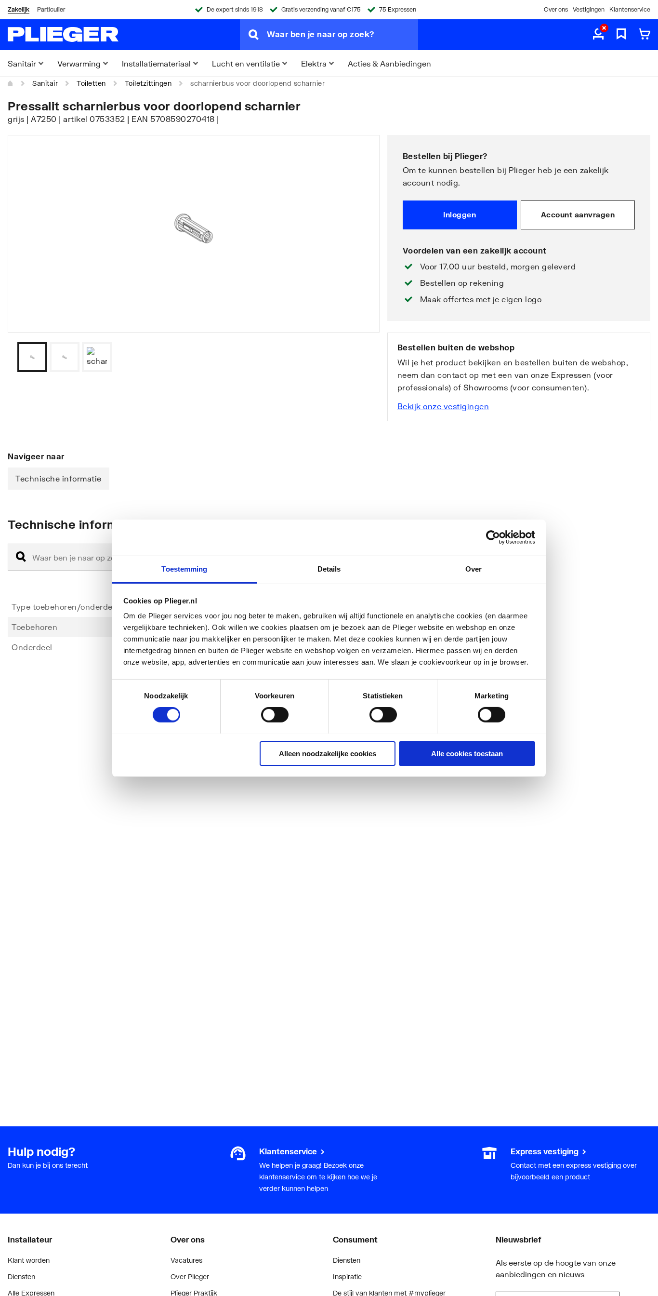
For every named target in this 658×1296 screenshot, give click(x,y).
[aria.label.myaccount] (598, 34)
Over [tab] (473, 568)
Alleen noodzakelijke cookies (327, 753)
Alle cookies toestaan (467, 753)
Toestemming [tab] (184, 568)
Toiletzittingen (148, 83)
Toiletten (91, 83)
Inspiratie (347, 1276)
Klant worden (29, 1260)
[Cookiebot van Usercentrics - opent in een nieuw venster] (493, 537)
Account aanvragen (578, 214)
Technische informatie (58, 478)
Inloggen (459, 214)
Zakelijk (18, 9)
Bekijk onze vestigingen (443, 406)
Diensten (21, 1276)
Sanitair (45, 83)
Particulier (51, 9)
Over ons (556, 9)
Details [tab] (329, 568)
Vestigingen (589, 9)
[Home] (10, 83)
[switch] (275, 714)
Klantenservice (629, 9)
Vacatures (186, 1260)
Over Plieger (190, 1276)
